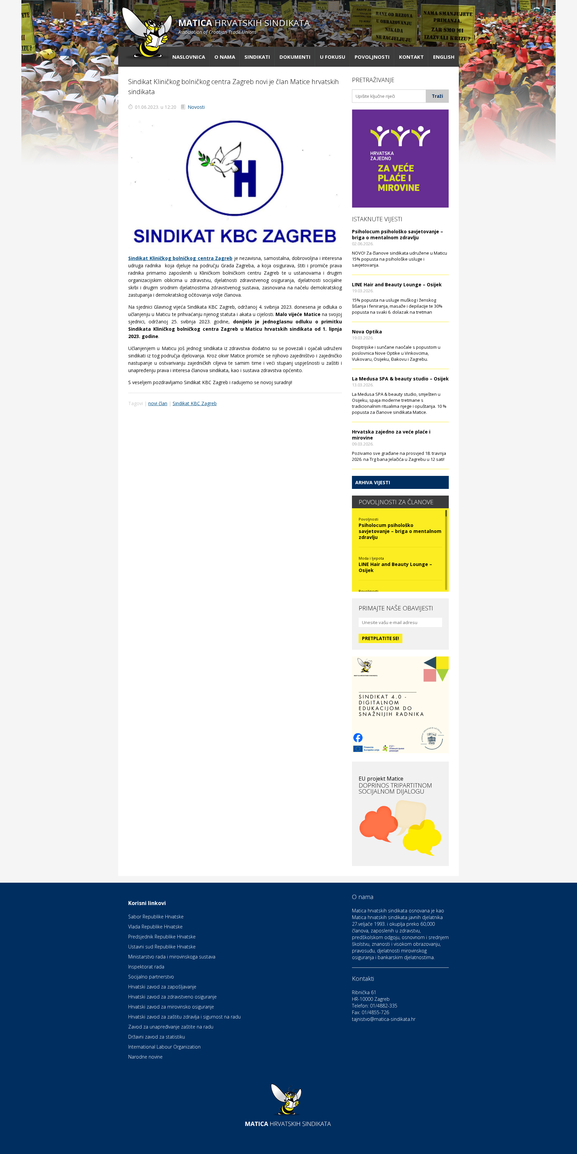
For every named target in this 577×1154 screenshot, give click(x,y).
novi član (157, 403)
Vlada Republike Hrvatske (155, 926)
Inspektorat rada (146, 966)
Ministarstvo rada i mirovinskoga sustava (171, 956)
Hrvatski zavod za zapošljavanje (162, 986)
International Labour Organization (164, 1047)
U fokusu (332, 56)
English (443, 56)
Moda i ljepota (371, 558)
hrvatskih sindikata (244, 26)
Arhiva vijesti (372, 482)
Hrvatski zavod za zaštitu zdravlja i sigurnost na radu (184, 1017)
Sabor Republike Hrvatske (156, 916)
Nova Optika (367, 331)
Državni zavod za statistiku (156, 1037)
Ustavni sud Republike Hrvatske (162, 946)
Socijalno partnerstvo (151, 976)
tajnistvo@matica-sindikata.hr (383, 1019)
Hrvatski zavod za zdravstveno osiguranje (172, 996)
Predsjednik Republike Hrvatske (162, 936)
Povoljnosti (372, 56)
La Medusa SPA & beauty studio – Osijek (400, 378)
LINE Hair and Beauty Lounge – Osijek (397, 284)
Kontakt (411, 56)
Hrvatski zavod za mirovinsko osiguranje (171, 1006)
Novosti (196, 107)
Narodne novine (145, 1057)
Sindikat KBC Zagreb (195, 403)
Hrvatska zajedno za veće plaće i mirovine (391, 434)
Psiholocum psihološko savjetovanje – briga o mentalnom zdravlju (397, 234)
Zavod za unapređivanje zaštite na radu (170, 1027)
